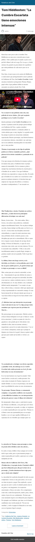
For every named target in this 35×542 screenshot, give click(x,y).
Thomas (8, 520)
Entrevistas (12, 512)
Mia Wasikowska (18, 518)
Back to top (30, 534)
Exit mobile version (17, 539)
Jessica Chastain (22, 516)
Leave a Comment (17, 526)
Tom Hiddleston (16, 520)
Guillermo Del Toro (10, 516)
